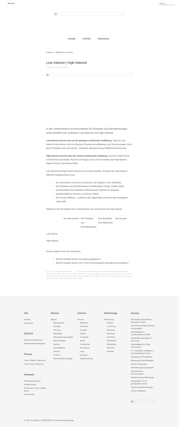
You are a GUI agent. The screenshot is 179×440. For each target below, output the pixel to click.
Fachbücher (85, 344)
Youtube (83, 330)
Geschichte (83, 274)
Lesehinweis (29, 394)
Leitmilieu (61, 276)
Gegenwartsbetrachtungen (142, 387)
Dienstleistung (119, 271)
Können (80, 319)
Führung (56, 330)
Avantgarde (89, 271)
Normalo (92, 276)
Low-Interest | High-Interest (66, 63)
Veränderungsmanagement (142, 367)
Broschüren (85, 348)
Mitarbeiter (81, 276)
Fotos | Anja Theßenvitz (34, 364)
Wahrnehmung (63, 278)
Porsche (102, 276)
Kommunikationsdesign (63, 358)
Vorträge (110, 351)
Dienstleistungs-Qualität (63, 337)
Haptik (111, 274)
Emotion (53, 274)
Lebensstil (55, 276)
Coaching (111, 337)
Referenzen (103, 38)
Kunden (48, 276)
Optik (97, 276)
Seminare (111, 348)
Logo (82, 351)
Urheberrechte (30, 384)
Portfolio (87, 38)
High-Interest (118, 274)
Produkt (107, 276)
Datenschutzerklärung (33, 340)
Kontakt (71, 38)
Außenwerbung (86, 358)
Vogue (57, 278)
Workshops (111, 344)
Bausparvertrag (98, 271)
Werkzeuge (109, 319)
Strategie (57, 326)
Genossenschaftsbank (72, 274)
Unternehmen (128, 276)
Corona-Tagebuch (138, 391)
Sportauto (114, 276)
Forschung (111, 326)
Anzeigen (84, 355)
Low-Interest (69, 276)
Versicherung (50, 278)
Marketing (57, 333)
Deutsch (11, 3)
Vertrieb (56, 344)
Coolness (106, 271)
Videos (83, 333)
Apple (83, 271)
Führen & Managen (139, 364)
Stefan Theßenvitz (63, 67)
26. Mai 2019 (50, 67)
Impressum (28, 323)
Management (58, 323)
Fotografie (84, 337)
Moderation (111, 340)
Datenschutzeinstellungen (34, 343)
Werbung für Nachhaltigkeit (142, 360)
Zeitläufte (80, 278)
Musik (82, 340)
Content (56, 355)
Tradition (120, 276)
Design (112, 271)
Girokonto (90, 274)
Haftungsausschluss (32, 381)
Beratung (110, 330)
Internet (56, 351)
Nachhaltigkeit (59, 348)
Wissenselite (72, 278)
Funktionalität (61, 274)
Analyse (110, 323)
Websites (84, 323)
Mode (87, 276)
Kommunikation (127, 274)
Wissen (54, 319)
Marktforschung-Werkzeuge (142, 377)
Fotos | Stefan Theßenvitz (34, 360)
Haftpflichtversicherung (101, 274)
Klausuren (111, 333)
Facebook (84, 326)
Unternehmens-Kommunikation (63, 271)
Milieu (75, 276)
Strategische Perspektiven (142, 357)
